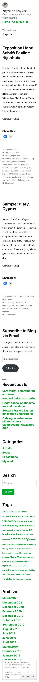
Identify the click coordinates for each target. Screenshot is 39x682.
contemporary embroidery (17, 525)
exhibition (33, 539)
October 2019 (11, 620)
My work (8, 299)
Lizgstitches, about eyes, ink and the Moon (19, 404)
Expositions (15, 156)
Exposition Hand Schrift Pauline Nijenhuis (17, 53)
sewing (14, 570)
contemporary (8, 306)
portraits (25, 566)
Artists (7, 156)
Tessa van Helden (17, 574)
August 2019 (10, 629)
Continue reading (12, 118)
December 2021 (12, 602)
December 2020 (13, 606)
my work (31, 557)
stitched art (22, 570)
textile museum (23, 580)
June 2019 (9, 637)
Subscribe (10, 368)
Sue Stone (6, 574)
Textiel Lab (16, 180)
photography (16, 566)
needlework (6, 562)
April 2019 (9, 642)
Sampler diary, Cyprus (16, 206)
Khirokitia (16, 309)
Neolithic (24, 309)
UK (30, 580)
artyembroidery (11, 149)
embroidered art (18, 162)
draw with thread (22, 530)
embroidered (26, 306)
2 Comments (10, 315)
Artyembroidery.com (14, 11)
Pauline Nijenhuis (17, 171)
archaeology (10, 302)
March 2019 (10, 646)
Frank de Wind (18, 165)
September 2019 (13, 624)
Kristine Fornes (32, 549)
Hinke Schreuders (16, 168)
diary (13, 530)
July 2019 (8, 633)
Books (6, 452)
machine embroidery (15, 553)
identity (5, 549)
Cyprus (8, 162)
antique (5, 512)
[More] (27, 22)
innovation (12, 549)
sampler (5, 312)
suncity (24, 177)
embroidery (7, 165)
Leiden (4, 553)
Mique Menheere (19, 557)
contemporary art (25, 521)
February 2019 (11, 651)
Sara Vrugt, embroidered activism (18, 392)
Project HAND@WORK (11, 174)
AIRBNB (8, 159)
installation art (22, 549)
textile (28, 574)
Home (6, 21)
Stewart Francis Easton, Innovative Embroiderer (18, 412)
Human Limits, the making (19, 398)
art (20, 511)
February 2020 (12, 611)
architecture (21, 302)
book (26, 516)
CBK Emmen (17, 159)
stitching (31, 570)
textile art (26, 180)
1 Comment (9, 183)
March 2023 (10, 598)
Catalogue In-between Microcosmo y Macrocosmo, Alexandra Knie (18, 423)
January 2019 (11, 655)
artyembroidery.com (13, 516)
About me (18, 21)
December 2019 (12, 615)
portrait (28, 171)
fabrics (5, 544)
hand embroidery (14, 544)
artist (24, 512)
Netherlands (17, 562)
